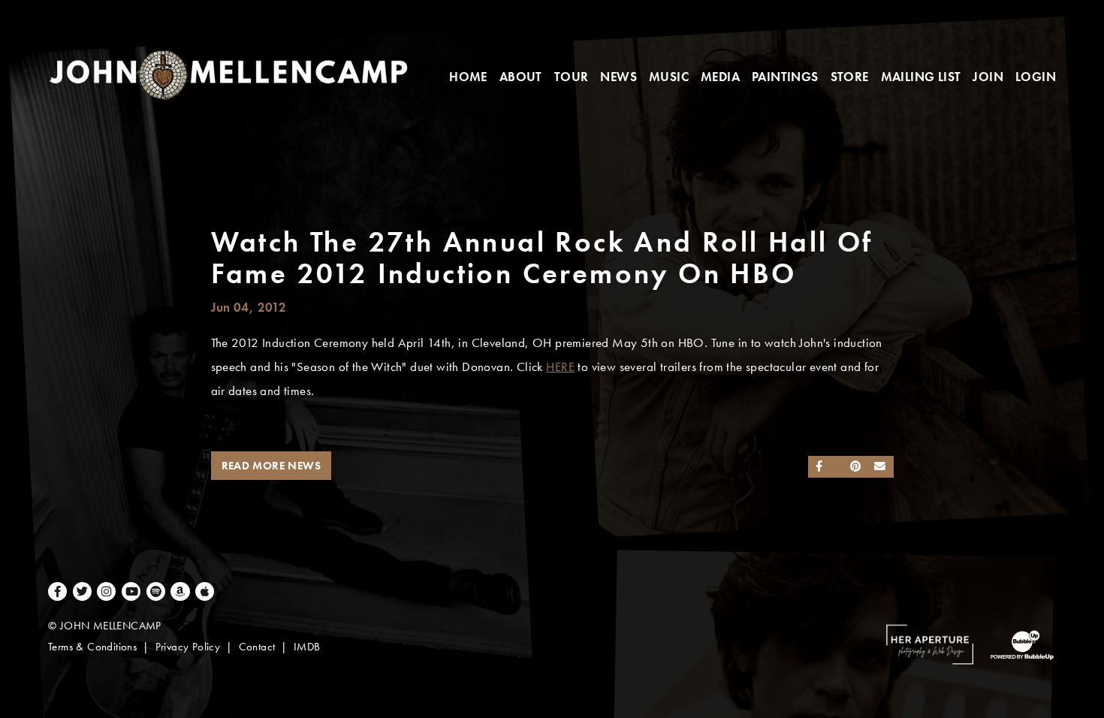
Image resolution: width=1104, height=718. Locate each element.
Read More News (271, 465)
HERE (560, 367)
